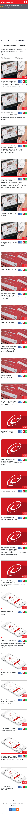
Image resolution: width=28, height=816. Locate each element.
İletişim (14, 803)
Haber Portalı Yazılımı (7, 814)
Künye (10, 803)
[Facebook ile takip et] (10, 809)
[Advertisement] (14, 23)
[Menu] (25, 2)
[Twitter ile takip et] (14, 809)
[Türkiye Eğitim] (7, 1)
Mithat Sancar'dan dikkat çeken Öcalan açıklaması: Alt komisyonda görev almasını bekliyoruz (15, 6)
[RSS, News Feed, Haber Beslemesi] (17, 809)
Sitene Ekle (13, 805)
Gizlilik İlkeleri (20, 803)
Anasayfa (5, 803)
